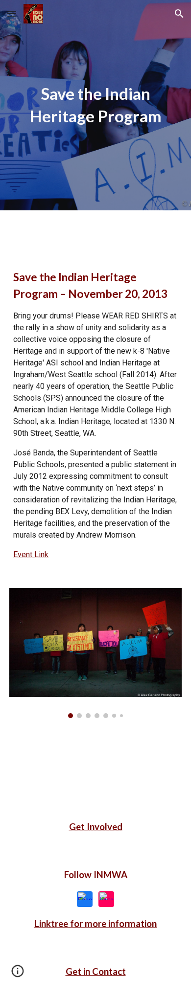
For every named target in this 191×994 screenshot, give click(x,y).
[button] (12, 13)
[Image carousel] (95, 653)
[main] (95, 105)
